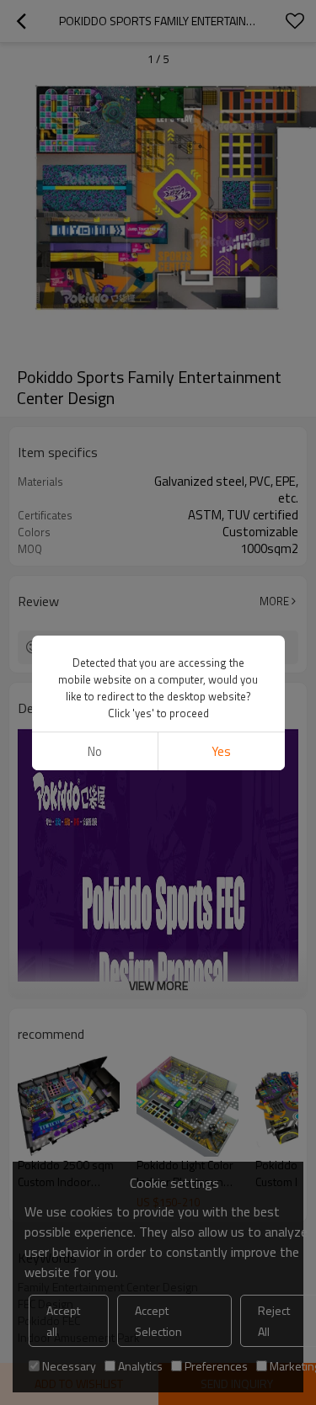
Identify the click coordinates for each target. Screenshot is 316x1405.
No (95, 751)
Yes (221, 751)
